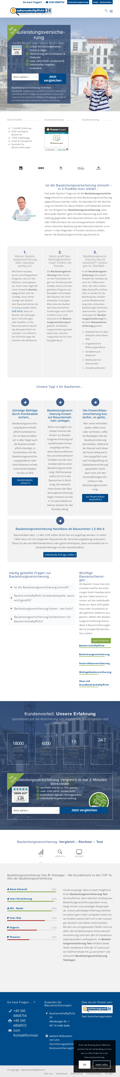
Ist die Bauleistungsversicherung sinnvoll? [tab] (41, 587)
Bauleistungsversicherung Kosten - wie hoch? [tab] (43, 608)
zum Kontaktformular (26, 1032)
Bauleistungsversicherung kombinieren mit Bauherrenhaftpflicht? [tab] (42, 619)
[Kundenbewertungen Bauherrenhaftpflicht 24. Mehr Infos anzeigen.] (56, 150)
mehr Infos (102, 1064)
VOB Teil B (17, 311)
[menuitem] (78, 2)
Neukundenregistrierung (78, 2)
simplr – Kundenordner (102, 2)
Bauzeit (53, 97)
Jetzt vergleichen (52, 78)
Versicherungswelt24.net (63, 1044)
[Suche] (105, 11)
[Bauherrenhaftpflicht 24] (31, 11)
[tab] (40, 854)
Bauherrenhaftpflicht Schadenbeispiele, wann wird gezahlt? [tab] (44, 598)
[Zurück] (103, 130)
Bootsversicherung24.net (63, 1048)
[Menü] (111, 11)
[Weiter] (110, 130)
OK (84, 1064)
